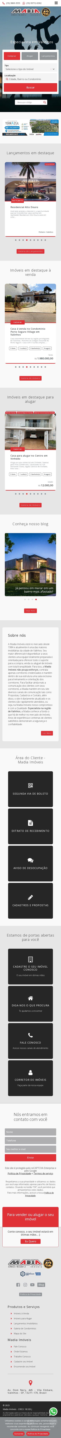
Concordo (18, 1434)
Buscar (30, 87)
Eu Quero (30, 1241)
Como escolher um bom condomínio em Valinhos (39, 589)
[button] (11, 3)
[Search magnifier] (45, 102)
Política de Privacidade (19, 1173)
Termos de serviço (43, 1173)
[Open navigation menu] (56, 3)
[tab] (16, 240)
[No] (57, 1427)
